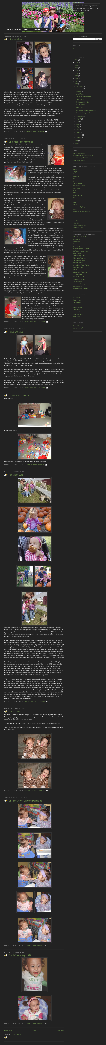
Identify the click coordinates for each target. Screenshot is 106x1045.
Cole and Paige (77, 183)
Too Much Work (16, 475)
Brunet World (76, 298)
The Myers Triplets (78, 314)
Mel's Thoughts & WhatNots (81, 248)
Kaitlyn (75, 171)
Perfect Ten (14, 711)
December (79, 86)
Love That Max (77, 286)
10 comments (29, 387)
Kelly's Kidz (76, 309)
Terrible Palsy (77, 241)
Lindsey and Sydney (79, 207)
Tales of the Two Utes (79, 225)
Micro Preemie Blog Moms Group (83, 155)
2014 (76, 62)
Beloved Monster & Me (79, 237)
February (79, 135)
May (78, 127)
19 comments (28, 945)
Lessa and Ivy (77, 188)
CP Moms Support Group (80, 158)
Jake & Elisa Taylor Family (81, 265)
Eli (73, 181)
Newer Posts (8, 1030)
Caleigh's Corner (77, 270)
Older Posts (60, 1030)
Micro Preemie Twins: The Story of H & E (28, 29)
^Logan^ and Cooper (79, 186)
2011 (76, 70)
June (78, 124)
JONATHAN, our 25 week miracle (83, 277)
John (74, 190)
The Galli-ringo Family (79, 255)
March (78, 132)
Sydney (75, 204)
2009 (76, 76)
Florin (74, 174)
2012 (76, 68)
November (79, 89)
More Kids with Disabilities (81, 288)
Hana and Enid (15, 332)
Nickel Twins (76, 316)
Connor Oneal (77, 302)
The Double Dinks (78, 228)
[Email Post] (46, 131)
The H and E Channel (79, 160)
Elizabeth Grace (77, 312)
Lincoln (75, 200)
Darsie (74, 169)
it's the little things (78, 274)
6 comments (29, 464)
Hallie (74, 193)
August (78, 119)
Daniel (74, 244)
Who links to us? (78, 328)
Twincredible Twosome (79, 258)
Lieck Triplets (77, 253)
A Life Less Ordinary (79, 284)
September (79, 116)
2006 (76, 84)
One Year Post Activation (20, 142)
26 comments (29, 701)
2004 (76, 143)
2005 (76, 141)
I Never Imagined (78, 281)
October (79, 91)
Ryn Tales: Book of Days (80, 251)
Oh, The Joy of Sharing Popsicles (25, 800)
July (77, 121)
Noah (74, 197)
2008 (76, 78)
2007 (76, 81)
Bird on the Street (78, 267)
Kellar (74, 202)
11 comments (28, 790)
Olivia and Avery (78, 195)
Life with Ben (76, 305)
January (79, 137)
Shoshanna (76, 176)
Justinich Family (78, 262)
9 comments (28, 131)
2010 (76, 73)
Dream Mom (76, 239)
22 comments (29, 321)
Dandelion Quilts (78, 307)
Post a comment (38, 131)
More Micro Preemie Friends (81, 211)
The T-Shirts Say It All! (19, 955)
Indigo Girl (76, 223)
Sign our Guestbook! (79, 153)
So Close (75, 221)
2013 (76, 65)
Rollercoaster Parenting (80, 272)
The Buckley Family (79, 279)
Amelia (75, 209)
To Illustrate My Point (18, 395)
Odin (74, 179)
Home (34, 1030)
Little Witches (15, 39)
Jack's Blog (76, 246)
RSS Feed (76, 325)
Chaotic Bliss (77, 300)
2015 (76, 60)
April (78, 129)
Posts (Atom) (17, 1034)
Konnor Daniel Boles (79, 260)
